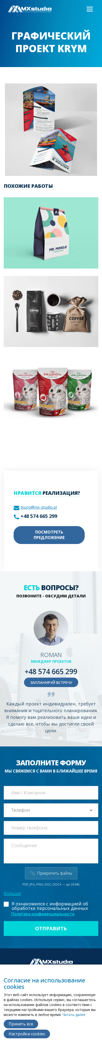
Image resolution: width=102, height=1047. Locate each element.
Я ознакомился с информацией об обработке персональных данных (50, 905)
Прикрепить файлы (51, 873)
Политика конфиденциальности (43, 914)
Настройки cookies (27, 1034)
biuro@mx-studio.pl (39, 507)
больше (12, 893)
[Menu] (89, 9)
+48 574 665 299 (39, 516)
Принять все (21, 1024)
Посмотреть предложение (49, 535)
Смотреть (44, 239)
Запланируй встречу (51, 682)
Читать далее (73, 1014)
